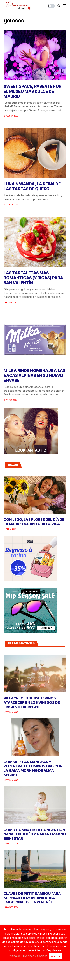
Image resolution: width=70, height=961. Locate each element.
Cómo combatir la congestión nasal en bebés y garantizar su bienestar (35, 834)
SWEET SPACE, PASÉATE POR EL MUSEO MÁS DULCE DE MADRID (33, 91)
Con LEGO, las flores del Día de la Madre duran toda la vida (34, 521)
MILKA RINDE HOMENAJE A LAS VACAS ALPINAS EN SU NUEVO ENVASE (35, 375)
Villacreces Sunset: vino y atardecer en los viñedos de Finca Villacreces (32, 702)
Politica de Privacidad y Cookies (27, 956)
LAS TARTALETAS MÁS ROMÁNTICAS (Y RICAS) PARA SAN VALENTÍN (33, 277)
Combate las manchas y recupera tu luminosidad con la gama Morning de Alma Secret (33, 768)
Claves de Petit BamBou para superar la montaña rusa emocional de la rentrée (32, 897)
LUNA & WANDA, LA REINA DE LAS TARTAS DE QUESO (32, 187)
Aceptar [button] (55, 956)
